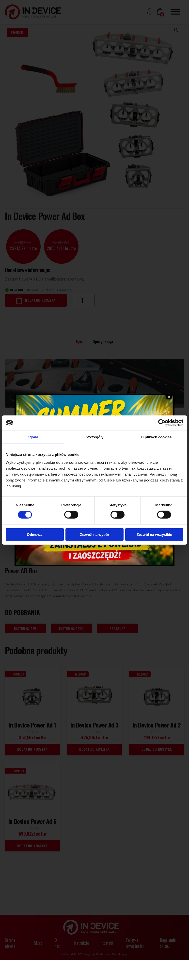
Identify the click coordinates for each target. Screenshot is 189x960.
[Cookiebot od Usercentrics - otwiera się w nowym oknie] (161, 423)
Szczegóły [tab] (95, 437)
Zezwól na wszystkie (154, 534)
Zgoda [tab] (32, 437)
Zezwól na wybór (94, 534)
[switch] (71, 515)
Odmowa (34, 534)
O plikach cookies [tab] (156, 437)
